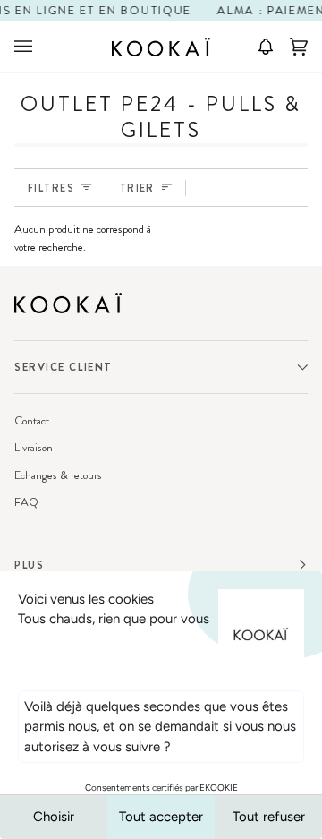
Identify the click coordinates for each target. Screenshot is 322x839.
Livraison (33, 447)
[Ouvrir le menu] (41, 46)
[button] (259, 46)
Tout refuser (269, 817)
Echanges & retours (58, 475)
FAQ (26, 501)
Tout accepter (161, 817)
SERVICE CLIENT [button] (63, 367)
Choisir (53, 817)
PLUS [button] (29, 565)
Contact (31, 420)
